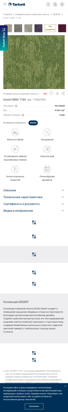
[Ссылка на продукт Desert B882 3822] (38, 28)
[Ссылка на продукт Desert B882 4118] (62, 28)
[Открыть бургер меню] (4, 4)
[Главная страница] (16, 4)
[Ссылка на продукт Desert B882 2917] (28, 28)
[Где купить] (55, 4)
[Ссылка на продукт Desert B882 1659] (8, 28)
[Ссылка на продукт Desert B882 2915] (18, 28)
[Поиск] (48, 4)
